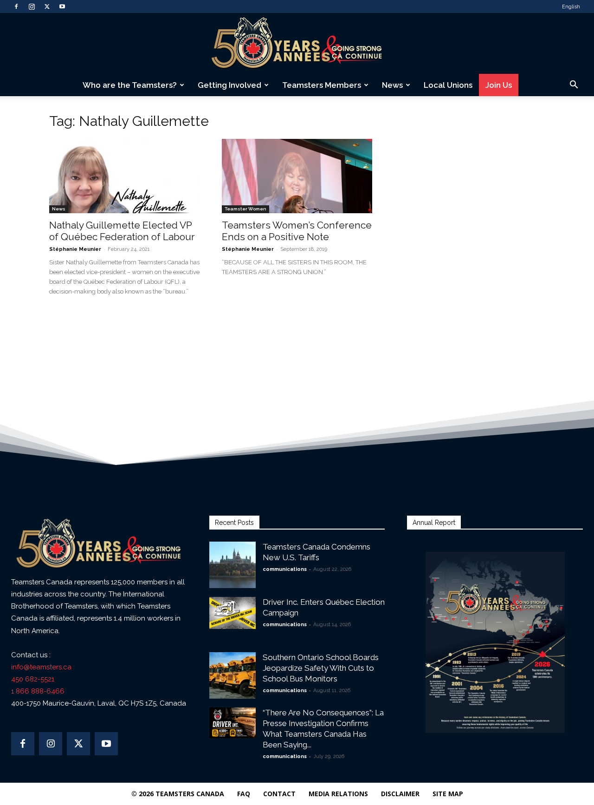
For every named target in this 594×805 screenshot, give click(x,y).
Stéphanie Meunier (75, 249)
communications (285, 569)
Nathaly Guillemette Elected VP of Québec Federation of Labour (122, 230)
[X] (47, 6)
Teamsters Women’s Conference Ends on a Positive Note (297, 230)
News (392, 85)
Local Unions (448, 85)
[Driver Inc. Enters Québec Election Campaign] (232, 613)
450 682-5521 (32, 679)
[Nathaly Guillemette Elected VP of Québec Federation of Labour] (124, 176)
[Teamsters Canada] (297, 44)
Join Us (498, 85)
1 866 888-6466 (38, 691)
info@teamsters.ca (41, 667)
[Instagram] (32, 6)
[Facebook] (16, 6)
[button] (573, 85)
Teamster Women (245, 208)
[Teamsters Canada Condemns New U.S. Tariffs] (232, 565)
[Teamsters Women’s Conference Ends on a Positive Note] (297, 176)
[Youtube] (62, 6)
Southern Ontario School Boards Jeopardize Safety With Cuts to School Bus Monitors (321, 668)
